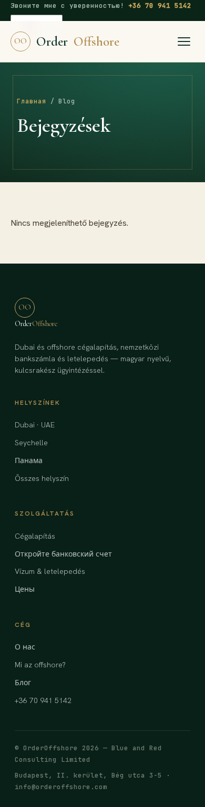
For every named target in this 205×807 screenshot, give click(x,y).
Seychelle (31, 442)
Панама (29, 460)
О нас (25, 647)
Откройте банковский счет (63, 554)
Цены (25, 589)
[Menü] (183, 41)
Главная (31, 101)
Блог (23, 682)
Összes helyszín (42, 478)
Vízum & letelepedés (50, 571)
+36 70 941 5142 (159, 5)
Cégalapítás (35, 536)
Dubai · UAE (35, 424)
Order (66, 41)
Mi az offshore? (40, 664)
